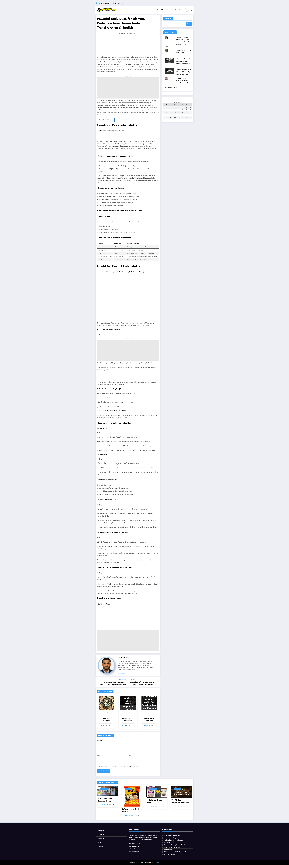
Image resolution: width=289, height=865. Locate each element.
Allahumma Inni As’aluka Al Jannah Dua (176, 852)
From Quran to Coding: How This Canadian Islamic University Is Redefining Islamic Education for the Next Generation (178, 41)
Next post (132, 679)
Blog (135, 10)
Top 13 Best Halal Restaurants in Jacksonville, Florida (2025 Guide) (106, 799)
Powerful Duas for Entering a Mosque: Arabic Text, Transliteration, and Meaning (149, 719)
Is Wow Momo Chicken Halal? (132, 810)
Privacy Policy (102, 831)
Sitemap (100, 846)
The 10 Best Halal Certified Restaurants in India (181, 801)
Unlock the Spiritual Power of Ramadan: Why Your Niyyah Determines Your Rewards (183, 72)
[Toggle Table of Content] (111, 120)
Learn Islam (161, 10)
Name (98, 755)
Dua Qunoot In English (171, 838)
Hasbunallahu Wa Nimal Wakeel (173, 840)
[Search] (186, 10)
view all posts (122, 673)
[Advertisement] (128, 88)
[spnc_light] (191, 10)
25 (166, 118)
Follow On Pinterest (134, 851)
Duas (140, 10)
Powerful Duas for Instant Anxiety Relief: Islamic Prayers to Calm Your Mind (127, 719)
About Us (178, 10)
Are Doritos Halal (169, 842)
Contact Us (101, 835)
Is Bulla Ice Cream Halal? (154, 801)
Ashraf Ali (123, 33)
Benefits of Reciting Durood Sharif (174, 845)
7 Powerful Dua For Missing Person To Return (106, 719)
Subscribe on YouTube (134, 843)
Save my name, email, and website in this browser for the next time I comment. (119, 767)
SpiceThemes (156, 862)
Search (168, 18)
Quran (153, 10)
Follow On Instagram (134, 849)
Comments (99, 740)
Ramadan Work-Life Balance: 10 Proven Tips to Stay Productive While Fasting (113, 683)
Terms (99, 842)
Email (130, 755)
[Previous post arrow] (97, 682)
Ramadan (170, 10)
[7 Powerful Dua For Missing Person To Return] (106, 703)
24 (190, 115)
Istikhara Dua (168, 850)
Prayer (147, 10)
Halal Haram (103, 789)
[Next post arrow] (158, 682)
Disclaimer (101, 838)
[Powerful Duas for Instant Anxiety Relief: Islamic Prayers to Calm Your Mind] (128, 705)
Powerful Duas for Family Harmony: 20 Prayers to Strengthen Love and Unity (142, 683)
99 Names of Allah (169, 854)
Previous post (122, 679)
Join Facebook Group (134, 846)
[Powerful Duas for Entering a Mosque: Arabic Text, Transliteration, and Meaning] (149, 705)
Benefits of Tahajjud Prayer (172, 847)
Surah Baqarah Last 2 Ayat (172, 835)
